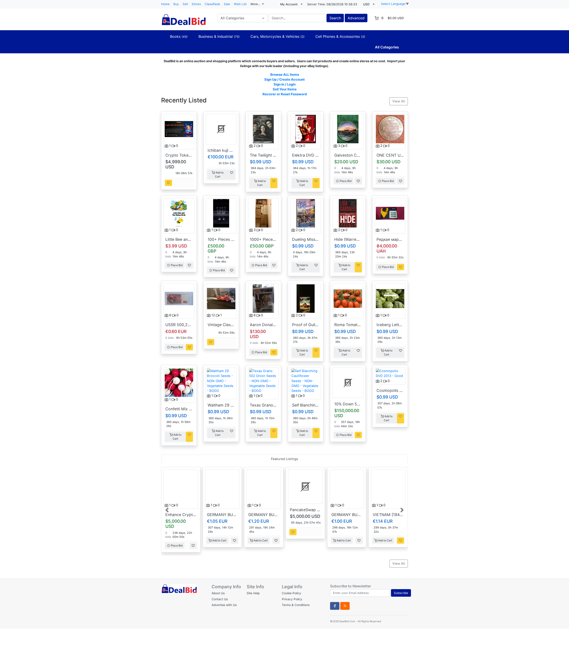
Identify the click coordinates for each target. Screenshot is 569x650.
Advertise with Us (224, 605)
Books (179, 36)
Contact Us (220, 599)
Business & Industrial (219, 36)
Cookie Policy (291, 593)
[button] (167, 509)
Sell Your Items (285, 89)
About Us (218, 593)
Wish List (240, 4)
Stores (196, 4)
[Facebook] (334, 606)
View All (398, 101)
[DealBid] (183, 17)
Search (335, 18)
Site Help (253, 593)
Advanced (356, 18)
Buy (176, 4)
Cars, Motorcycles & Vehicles (277, 36)
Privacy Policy (292, 599)
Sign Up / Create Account (284, 80)
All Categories (387, 47)
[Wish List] (168, 183)
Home (165, 4)
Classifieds (212, 4)
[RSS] (345, 606)
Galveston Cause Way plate (359, 155)
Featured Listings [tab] (284, 459)
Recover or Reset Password (284, 94)
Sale (227, 4)
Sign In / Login (285, 84)
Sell (185, 4)
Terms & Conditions (296, 605)
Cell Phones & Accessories (340, 36)
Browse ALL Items (284, 75)
